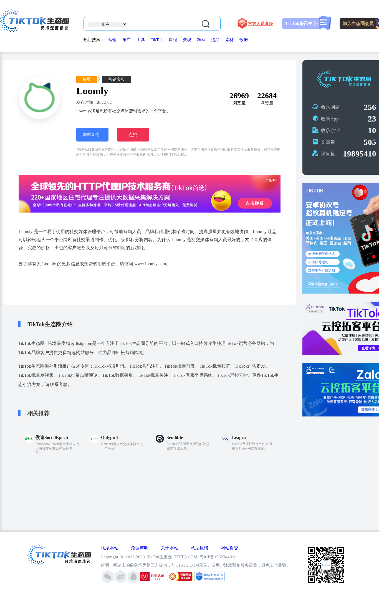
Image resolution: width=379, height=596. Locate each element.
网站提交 (229, 548)
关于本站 (169, 548)
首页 (86, 79)
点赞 (133, 134)
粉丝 (201, 39)
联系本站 (109, 548)
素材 (229, 39)
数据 (243, 39)
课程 (173, 39)
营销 (112, 39)
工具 (141, 39)
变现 (187, 39)
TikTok (157, 39)
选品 (215, 39)
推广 (126, 39)
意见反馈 (199, 548)
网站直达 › (92, 134)
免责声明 (139, 548)
